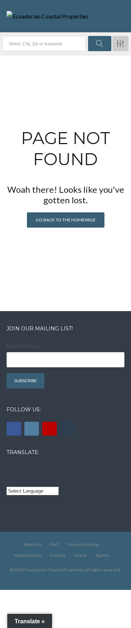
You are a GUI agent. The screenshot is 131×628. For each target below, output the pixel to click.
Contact (58, 555)
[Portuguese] (21, 479)
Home (80, 555)
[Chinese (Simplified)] (11, 479)
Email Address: (23, 346)
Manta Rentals (27, 555)
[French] (31, 468)
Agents (102, 555)
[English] (11, 468)
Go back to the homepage (66, 220)
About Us (32, 544)
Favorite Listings (84, 544)
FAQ (54, 544)
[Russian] (41, 468)
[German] (51, 468)
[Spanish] (21, 468)
